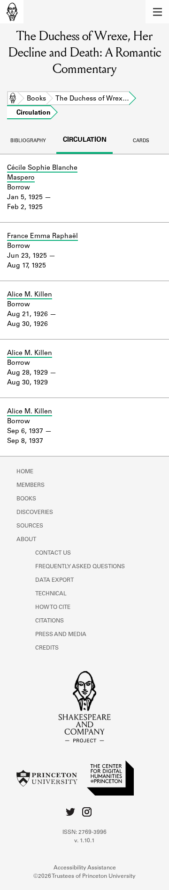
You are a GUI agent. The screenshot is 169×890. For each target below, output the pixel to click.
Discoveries (34, 512)
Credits (47, 648)
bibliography (28, 141)
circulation (85, 140)
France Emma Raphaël (42, 236)
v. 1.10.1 (84, 841)
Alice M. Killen (29, 295)
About (26, 540)
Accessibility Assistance (85, 868)
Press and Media (60, 634)
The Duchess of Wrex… (92, 99)
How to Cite (52, 607)
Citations (49, 621)
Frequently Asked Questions (80, 567)
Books (36, 99)
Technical (51, 594)
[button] (157, 11)
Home (12, 99)
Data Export (54, 580)
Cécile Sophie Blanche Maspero (42, 173)
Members (30, 485)
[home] (11, 11)
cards (141, 141)
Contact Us (53, 553)
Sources (29, 526)
